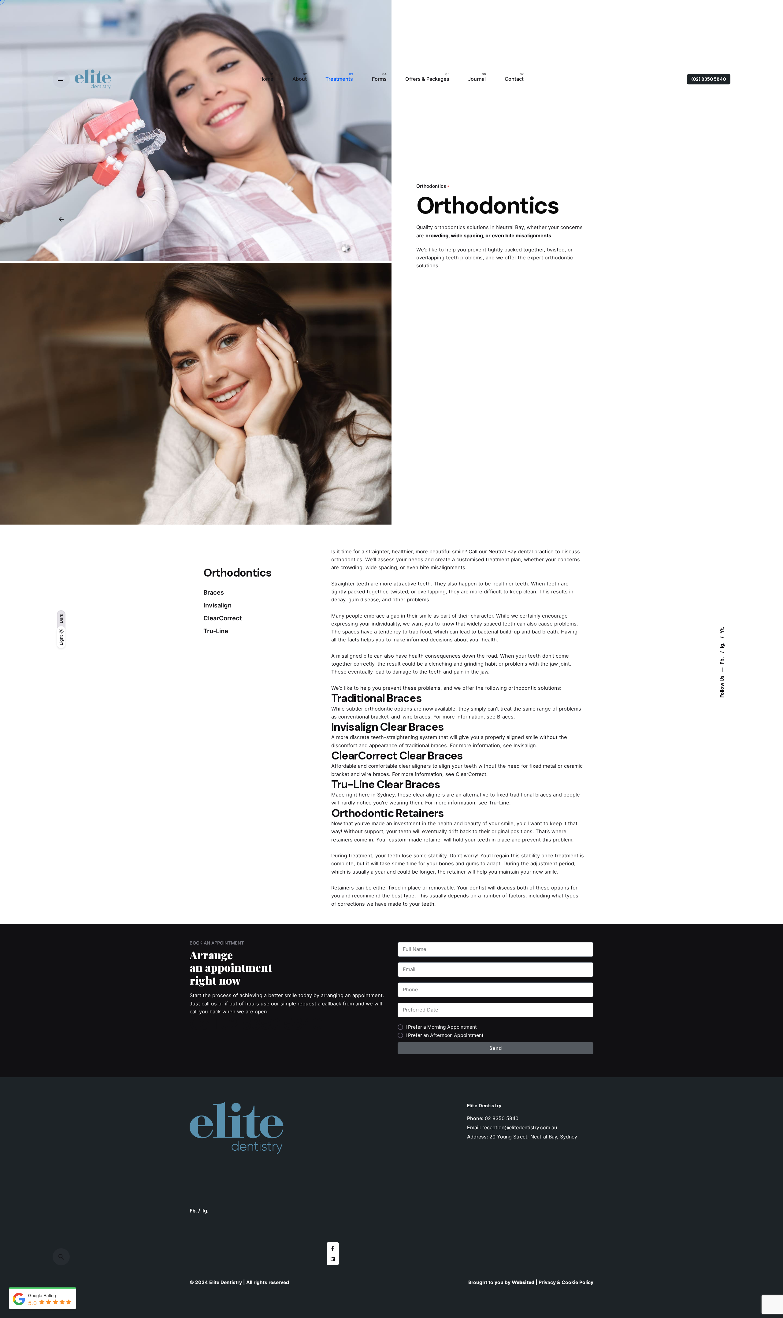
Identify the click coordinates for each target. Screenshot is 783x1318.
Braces (505, 717)
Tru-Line (499, 803)
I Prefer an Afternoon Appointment (445, 1035)
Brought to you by (490, 1282)
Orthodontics (431, 186)
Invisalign (525, 745)
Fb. (722, 660)
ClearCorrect (471, 774)
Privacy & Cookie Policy (566, 1282)
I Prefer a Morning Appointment (441, 1027)
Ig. (722, 644)
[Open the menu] (61, 79)
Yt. (722, 630)
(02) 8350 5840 (708, 79)
